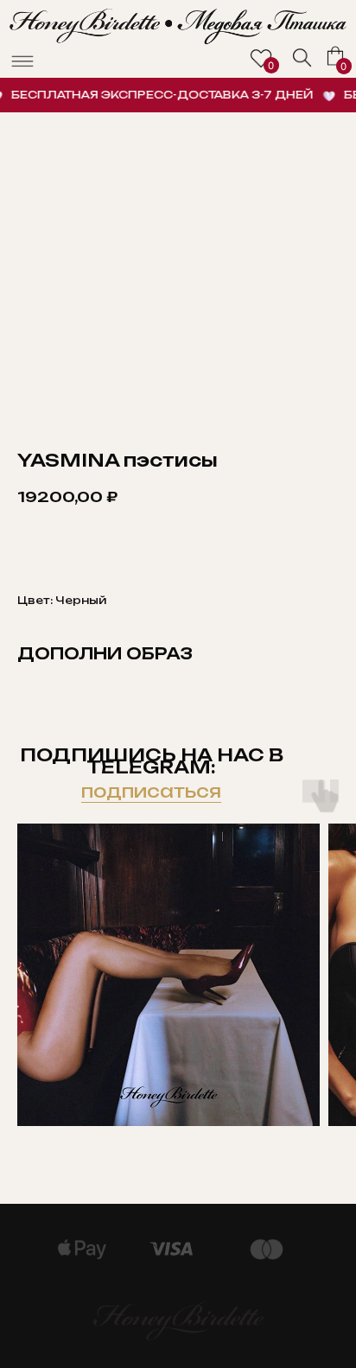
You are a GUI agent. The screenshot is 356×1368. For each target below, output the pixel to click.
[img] (302, 58)
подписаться (151, 791)
